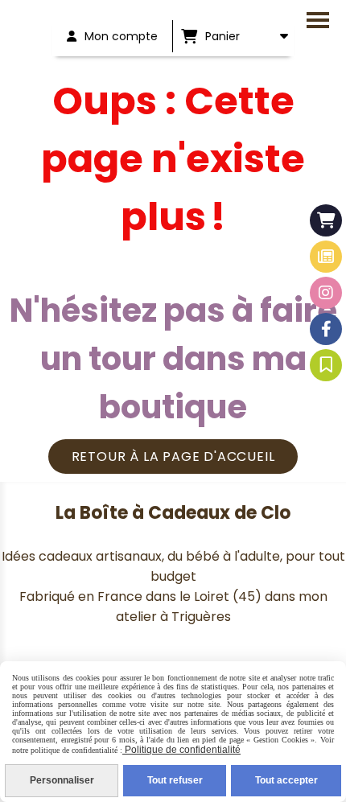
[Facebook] (326, 329)
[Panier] (326, 220)
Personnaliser (62, 780)
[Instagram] (326, 293)
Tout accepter (286, 780)
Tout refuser (175, 780)
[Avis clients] (326, 365)
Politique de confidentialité (181, 749)
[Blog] (326, 257)
